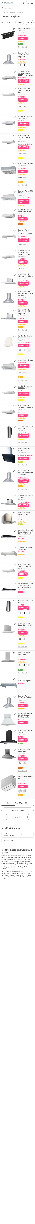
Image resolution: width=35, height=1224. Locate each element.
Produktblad (22, 47)
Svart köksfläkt (25, 835)
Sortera (29, 22)
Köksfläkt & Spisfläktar (16, 13)
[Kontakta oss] (24, 3)
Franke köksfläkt (9, 840)
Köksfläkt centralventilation (9, 835)
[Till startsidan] (7, 2)
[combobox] (17, 817)
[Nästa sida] (27, 817)
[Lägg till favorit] (14, 29)
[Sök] (2, 8)
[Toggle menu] (32, 3)
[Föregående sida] (7, 817)
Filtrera (19, 22)
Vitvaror (6, 13)
